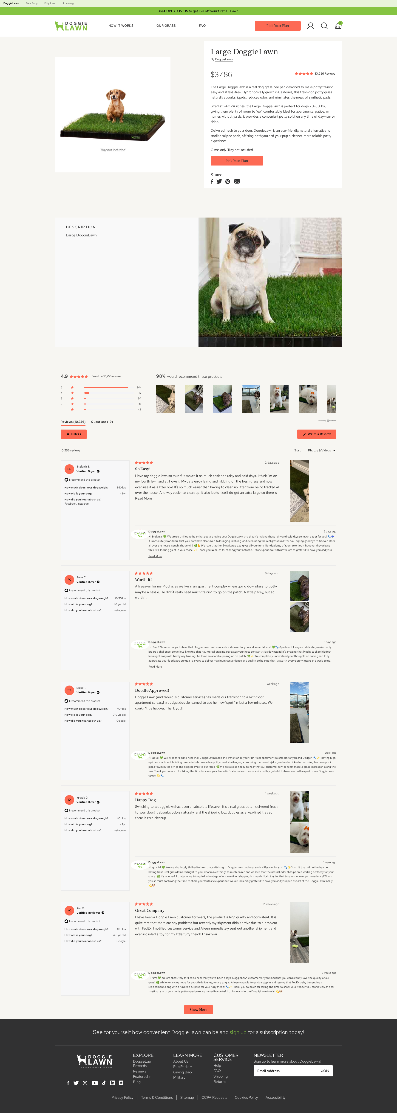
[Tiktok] (104, 1083)
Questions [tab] (102, 423)
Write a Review (320, 435)
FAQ (202, 25)
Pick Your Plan (278, 25)
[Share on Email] (237, 181)
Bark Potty (31, 3)
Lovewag (68, 3)
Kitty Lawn (50, 3)
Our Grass (166, 25)
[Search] (324, 25)
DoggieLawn (11, 3)
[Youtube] (94, 1083)
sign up (238, 1032)
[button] (101, 387)
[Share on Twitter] (219, 181)
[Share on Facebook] (212, 181)
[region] (246, 399)
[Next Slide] (332, 399)
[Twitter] (76, 1083)
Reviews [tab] (73, 423)
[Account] (310, 25)
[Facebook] (68, 1083)
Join (325, 1071)
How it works (120, 25)
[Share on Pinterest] (227, 181)
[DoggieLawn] (72, 26)
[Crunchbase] (121, 1083)
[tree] (112, 114)
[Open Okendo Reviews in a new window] (327, 420)
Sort (298, 450)
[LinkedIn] (112, 1083)
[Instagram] (85, 1083)
